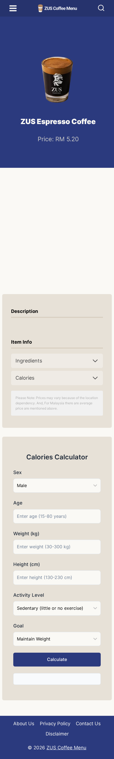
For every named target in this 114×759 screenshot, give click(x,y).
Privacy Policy (55, 723)
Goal (18, 626)
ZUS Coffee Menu (66, 747)
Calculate (57, 659)
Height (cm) (26, 564)
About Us (23, 723)
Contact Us (88, 723)
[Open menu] (13, 8)
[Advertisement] (57, 228)
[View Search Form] (101, 8)
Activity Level (28, 595)
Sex (17, 472)
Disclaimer (57, 734)
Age (17, 503)
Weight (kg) (26, 533)
